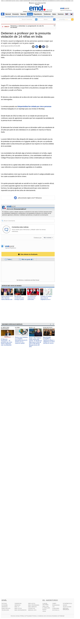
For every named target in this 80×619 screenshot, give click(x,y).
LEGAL (44, 611)
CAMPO (54, 603)
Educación (14, 16)
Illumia (17, 327)
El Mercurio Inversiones (5, 328)
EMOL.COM (45, 606)
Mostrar (37, 4)
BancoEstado (47, 327)
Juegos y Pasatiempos (38, 16)
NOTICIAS (4, 603)
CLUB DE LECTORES (45, 604)
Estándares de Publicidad (58, 615)
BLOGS (44, 609)
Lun (72, 0)
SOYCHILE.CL (55, 610)
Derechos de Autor (15, 615)
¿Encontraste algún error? (30, 198)
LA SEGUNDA (55, 608)
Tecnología (8, 16)
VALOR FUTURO (67, 606)
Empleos (44, 0)
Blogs (13, 0)
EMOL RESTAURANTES (20, 610)
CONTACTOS (31, 608)
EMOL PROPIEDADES (33, 605)
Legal (17, 0)
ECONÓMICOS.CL (67, 603)
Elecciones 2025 (48, 16)
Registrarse (69, 10)
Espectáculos (38, 14)
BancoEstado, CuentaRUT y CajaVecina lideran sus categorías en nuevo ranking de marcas (49, 340)
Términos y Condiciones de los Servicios (41, 615)
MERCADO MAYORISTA (66, 609)
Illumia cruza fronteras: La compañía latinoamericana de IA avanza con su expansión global (21, 340)
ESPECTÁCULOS (6, 608)
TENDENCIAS (18, 603)
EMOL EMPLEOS (32, 606)
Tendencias (47, 14)
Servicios (61, 14)
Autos (32, 0)
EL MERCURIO (46, 608)
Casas (62, 0)
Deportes (23, 14)
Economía (15, 14)
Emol (2, 0)
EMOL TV (17, 606)
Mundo (30, 14)
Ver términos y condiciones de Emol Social (28, 280)
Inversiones (27, 0)
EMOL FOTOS (18, 608)
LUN (53, 606)
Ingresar (62, 10)
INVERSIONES (56, 605)
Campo (21, 0)
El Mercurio (7, 0)
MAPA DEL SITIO (32, 610)
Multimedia (28, 16)
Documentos (21, 16)
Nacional (8, 14)
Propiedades (38, 0)
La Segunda (67, 0)
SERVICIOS (17, 605)
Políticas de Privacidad (25, 615)
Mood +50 (32, 327)
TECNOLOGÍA (5, 610)
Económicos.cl (52, 0)
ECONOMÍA (5, 605)
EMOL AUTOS (31, 603)
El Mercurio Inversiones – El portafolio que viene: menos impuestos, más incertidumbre (6, 342)
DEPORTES (5, 606)
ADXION (65, 605)
